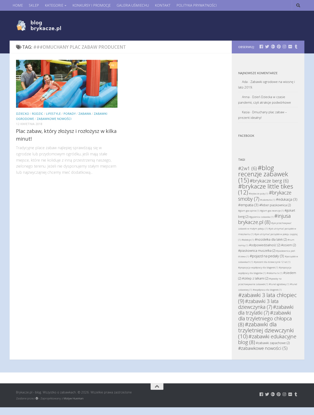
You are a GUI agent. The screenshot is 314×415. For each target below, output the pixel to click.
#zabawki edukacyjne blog (267, 339)
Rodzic (37, 114)
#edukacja (286, 199)
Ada (245, 81)
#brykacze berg (269, 180)
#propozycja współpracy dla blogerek (258, 267)
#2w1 (247, 168)
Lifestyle (53, 114)
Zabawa (84, 114)
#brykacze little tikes (265, 189)
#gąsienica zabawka (261, 216)
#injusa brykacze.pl (264, 218)
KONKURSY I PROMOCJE (91, 5)
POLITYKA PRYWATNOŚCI (196, 5)
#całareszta (267, 199)
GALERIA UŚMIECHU (133, 5)
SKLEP (34, 5)
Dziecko (22, 114)
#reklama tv (274, 273)
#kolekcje (248, 239)
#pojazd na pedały (267, 255)
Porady (69, 114)
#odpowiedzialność (264, 245)
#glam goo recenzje (272, 210)
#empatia (248, 204)
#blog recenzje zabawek (263, 173)
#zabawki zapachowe (273, 343)
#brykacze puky (258, 193)
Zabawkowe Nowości (54, 119)
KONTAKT (162, 5)
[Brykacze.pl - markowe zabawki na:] (261, 46)
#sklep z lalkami (255, 278)
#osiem (288, 245)
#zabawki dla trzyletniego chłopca (265, 318)
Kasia (245, 112)
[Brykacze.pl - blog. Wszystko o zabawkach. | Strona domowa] (48, 25)
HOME (18, 5)
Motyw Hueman (74, 398)
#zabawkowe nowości (263, 348)
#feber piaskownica (275, 205)
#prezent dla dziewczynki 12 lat (272, 261)
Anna (245, 97)
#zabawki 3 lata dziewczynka (258, 304)
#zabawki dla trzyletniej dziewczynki (266, 330)
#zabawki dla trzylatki (265, 309)
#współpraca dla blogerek (267, 289)
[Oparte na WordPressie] (36, 398)
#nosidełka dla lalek (271, 239)
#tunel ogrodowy (279, 284)
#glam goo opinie (248, 210)
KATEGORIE (54, 5)
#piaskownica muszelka (256, 251)
